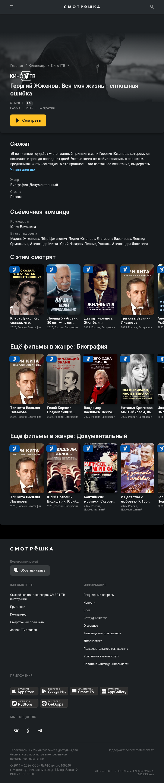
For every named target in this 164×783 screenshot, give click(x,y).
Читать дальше (22, 169)
